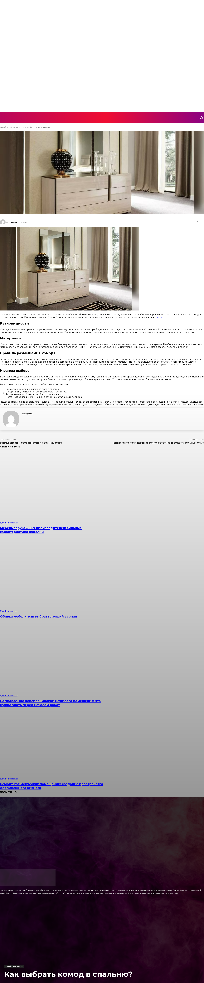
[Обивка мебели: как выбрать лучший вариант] (52, 576)
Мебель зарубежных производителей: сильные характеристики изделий (41, 530)
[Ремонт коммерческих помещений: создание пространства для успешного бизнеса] (52, 743)
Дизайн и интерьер (14, 966)
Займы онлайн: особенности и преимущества (31, 442)
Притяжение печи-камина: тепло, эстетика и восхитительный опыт (157, 442)
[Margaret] (11, 419)
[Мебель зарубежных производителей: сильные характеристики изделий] (52, 487)
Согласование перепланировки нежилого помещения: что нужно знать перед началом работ (50, 703)
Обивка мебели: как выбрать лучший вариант (39, 616)
